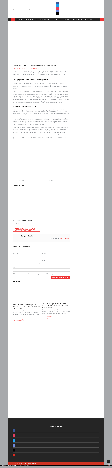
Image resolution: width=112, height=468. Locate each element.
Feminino (67, 19)
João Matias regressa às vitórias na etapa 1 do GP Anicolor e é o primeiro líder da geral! (55, 305)
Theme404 (21, 463)
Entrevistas (57, 19)
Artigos (19, 19)
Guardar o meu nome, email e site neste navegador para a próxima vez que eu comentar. (37, 274)
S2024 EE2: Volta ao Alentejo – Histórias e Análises (85, 239)
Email (44, 260)
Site (14, 267)
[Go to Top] (108, 461)
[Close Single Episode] (85, 117)
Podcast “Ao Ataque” (42, 19)
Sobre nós (88, 19)
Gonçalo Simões (34, 68)
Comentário (16, 253)
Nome (44, 253)
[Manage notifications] (109, 465)
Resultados (29, 19)
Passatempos (77, 19)
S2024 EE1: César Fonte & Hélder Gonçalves (83, 257)
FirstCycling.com (27, 220)
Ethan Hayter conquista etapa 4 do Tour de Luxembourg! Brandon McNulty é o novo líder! (27, 229)
